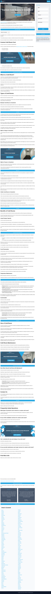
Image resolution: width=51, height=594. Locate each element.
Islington (2, 585)
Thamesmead (20, 574)
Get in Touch (17, 279)
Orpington (19, 581)
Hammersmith (3, 539)
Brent (2, 549)
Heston (2, 520)
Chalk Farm (3, 566)
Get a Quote (17, 400)
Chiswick (2, 529)
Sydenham (19, 541)
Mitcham (19, 516)
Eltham (19, 569)
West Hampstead (3, 552)
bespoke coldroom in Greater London (21, 46)
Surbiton (2, 573)
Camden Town (3, 571)
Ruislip (2, 530)
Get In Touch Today (17, 29)
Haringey (19, 509)
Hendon (2, 545)
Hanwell (2, 511)
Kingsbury (2, 535)
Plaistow (19, 558)
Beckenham (19, 560)
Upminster (19, 588)
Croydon (19, 546)
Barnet (2, 582)
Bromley (19, 536)
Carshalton (19, 532)
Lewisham (19, 550)
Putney (2, 559)
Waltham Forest (20, 549)
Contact (49, 1)
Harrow (2, 516)
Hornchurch (19, 587)
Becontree (19, 578)
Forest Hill (19, 535)
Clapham (2, 581)
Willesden (2, 534)
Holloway (2, 580)
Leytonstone (19, 555)
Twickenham (3, 538)
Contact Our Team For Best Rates (17, 72)
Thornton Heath (20, 530)
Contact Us (17, 320)
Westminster (3, 577)
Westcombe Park (20, 559)
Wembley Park (3, 525)
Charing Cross (3, 576)
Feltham (2, 543)
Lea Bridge (19, 526)
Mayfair (2, 568)
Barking (19, 572)
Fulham (2, 557)
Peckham (19, 522)
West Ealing (3, 515)
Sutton (19, 531)
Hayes (2, 521)
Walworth (19, 518)
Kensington (3, 553)
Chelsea (2, 562)
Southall (2, 512)
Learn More (17, 208)
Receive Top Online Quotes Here (17, 483)
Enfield (19, 544)
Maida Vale (3, 554)
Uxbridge (2, 540)
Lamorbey (19, 577)
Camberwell (19, 517)
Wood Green (20, 513)
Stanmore (2, 544)
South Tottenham (20, 521)
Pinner (2, 531)
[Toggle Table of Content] (8, 32)
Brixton (19, 512)
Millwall (19, 540)
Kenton (2, 526)
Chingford (19, 563)
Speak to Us (17, 170)
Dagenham (19, 582)
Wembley (2, 517)
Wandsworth (3, 563)
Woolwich (19, 568)
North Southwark (3, 586)
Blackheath (19, 554)
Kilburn (2, 548)
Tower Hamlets (20, 527)
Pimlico (2, 572)
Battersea (2, 567)
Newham (19, 564)
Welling (19, 573)
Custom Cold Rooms (3, 22)
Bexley (19, 583)
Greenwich (19, 545)
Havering (19, 586)
